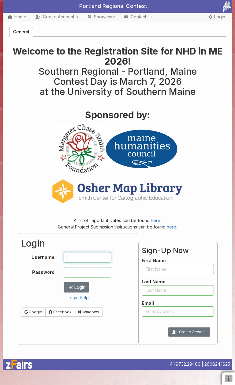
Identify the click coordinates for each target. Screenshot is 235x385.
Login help (78, 297)
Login (79, 287)
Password (43, 272)
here (155, 220)
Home (20, 16)
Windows (90, 312)
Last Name (154, 281)
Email (148, 303)
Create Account (193, 332)
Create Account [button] (58, 16)
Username (43, 257)
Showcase (104, 16)
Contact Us (142, 16)
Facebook (62, 312)
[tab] (21, 32)
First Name (154, 260)
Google (35, 312)
